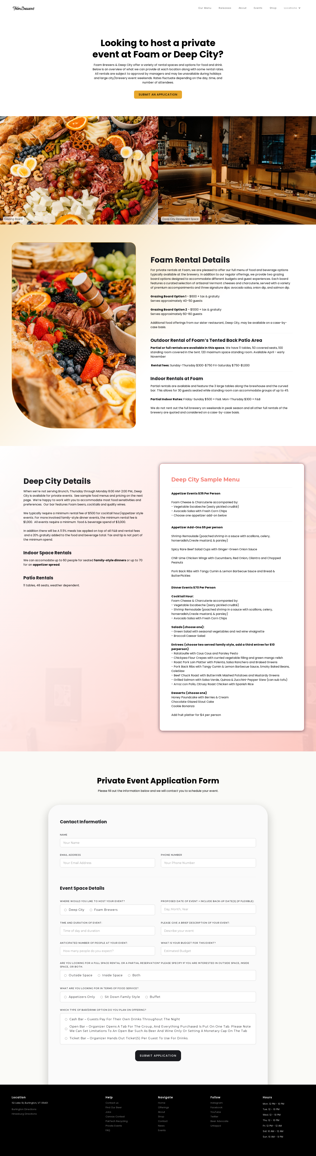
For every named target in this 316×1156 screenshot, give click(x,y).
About (243, 8)
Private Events (114, 1125)
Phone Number (171, 855)
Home (161, 1103)
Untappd (215, 1125)
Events (258, 8)
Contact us (112, 1103)
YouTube (215, 1112)
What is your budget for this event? (188, 943)
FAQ (108, 1130)
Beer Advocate (219, 1121)
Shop (273, 8)
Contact (163, 1121)
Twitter (214, 1116)
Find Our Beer (114, 1107)
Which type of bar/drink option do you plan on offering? (103, 1010)
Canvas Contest (115, 1116)
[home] (23, 8)
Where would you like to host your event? (92, 901)
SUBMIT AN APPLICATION (158, 94)
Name (63, 834)
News (161, 1125)
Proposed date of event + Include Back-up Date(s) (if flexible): (207, 901)
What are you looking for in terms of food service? (99, 988)
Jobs (108, 1112)
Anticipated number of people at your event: (94, 943)
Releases (225, 8)
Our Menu (204, 8)
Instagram (216, 1103)
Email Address (70, 855)
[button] (292, 8)
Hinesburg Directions (24, 1114)
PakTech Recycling (117, 1121)
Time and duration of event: (81, 922)
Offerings (163, 1107)
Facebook (216, 1107)
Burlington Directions (24, 1109)
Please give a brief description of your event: (195, 922)
